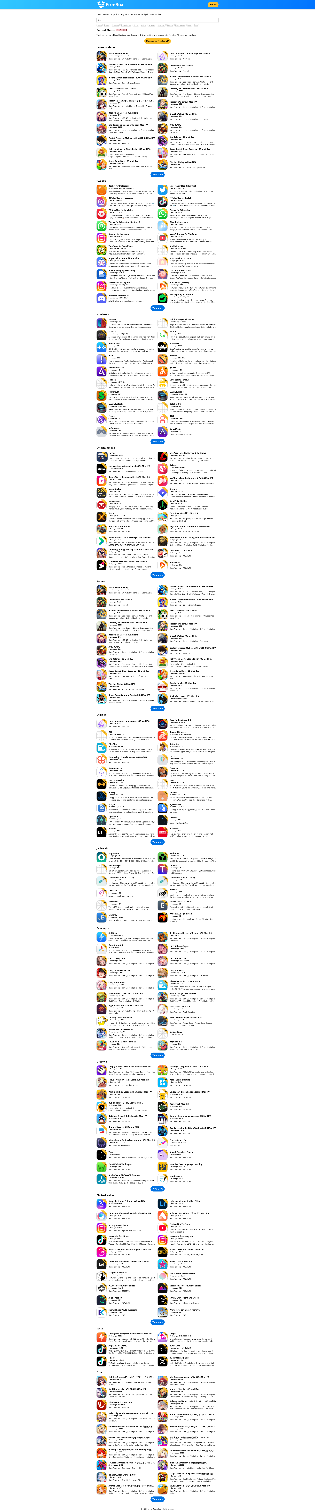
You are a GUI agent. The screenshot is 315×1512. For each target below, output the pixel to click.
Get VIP (213, 4)
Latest (99, 25)
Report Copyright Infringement (163, 1509)
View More (157, 174)
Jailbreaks (152, 25)
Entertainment (126, 25)
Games (136, 25)
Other (196, 25)
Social (189, 25)
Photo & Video (180, 25)
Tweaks (106, 25)
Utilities (143, 25)
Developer (161, 25)
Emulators (115, 25)
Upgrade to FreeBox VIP (157, 41)
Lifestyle (170, 25)
